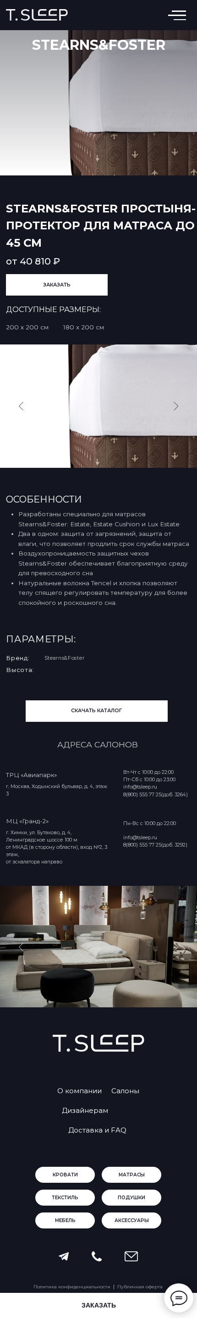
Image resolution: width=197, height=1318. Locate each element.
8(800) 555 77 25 (142, 845)
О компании (79, 1090)
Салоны (125, 1090)
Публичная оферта (140, 1287)
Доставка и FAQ (97, 1130)
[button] (57, 285)
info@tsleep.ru (140, 838)
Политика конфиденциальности (71, 1287)
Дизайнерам (85, 1110)
